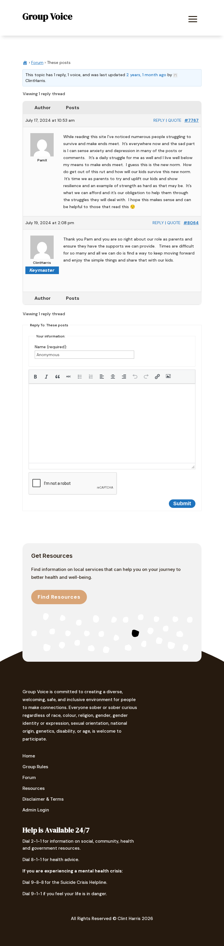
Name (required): (51, 346)
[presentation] (35, 376)
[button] (35, 376)
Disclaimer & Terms (43, 799)
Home (28, 756)
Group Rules (35, 766)
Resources (33, 788)
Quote (174, 120)
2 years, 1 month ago (146, 74)
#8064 (191, 222)
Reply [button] (159, 120)
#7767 (191, 120)
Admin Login (35, 810)
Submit (182, 503)
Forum (37, 62)
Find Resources (59, 596)
